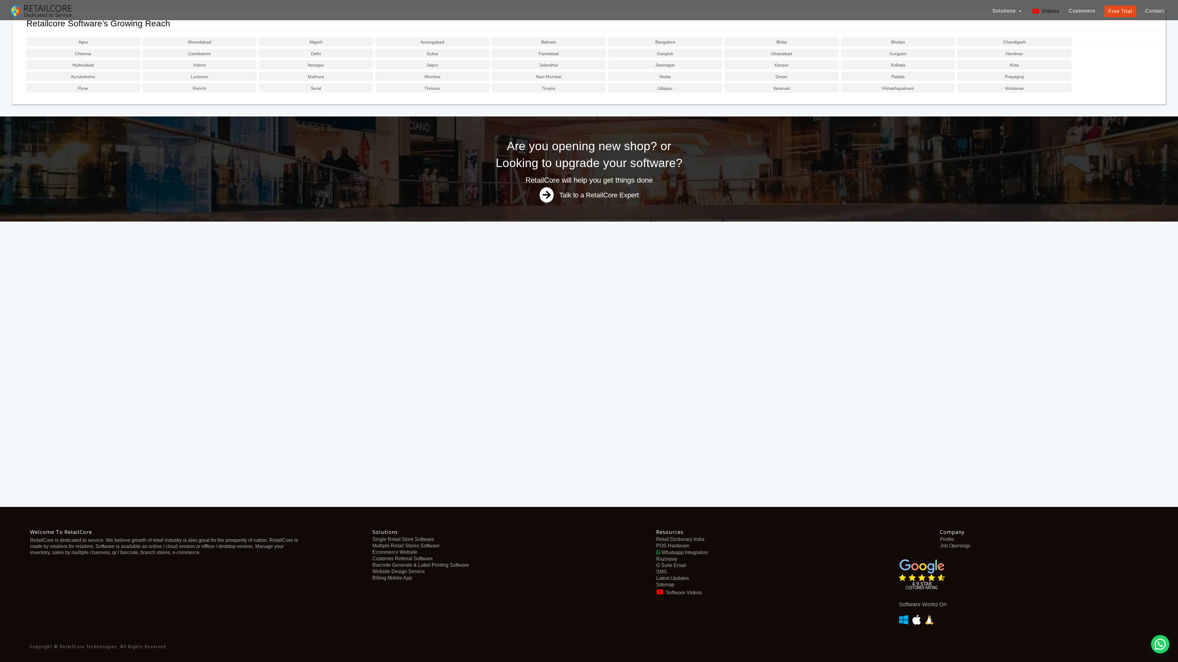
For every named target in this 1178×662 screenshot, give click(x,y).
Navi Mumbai (548, 76)
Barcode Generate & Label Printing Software (420, 565)
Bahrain (548, 42)
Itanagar (316, 65)
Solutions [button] (1004, 10)
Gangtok (665, 53)
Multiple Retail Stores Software (406, 545)
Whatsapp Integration (684, 552)
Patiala (898, 76)
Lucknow (199, 76)
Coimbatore (199, 53)
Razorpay (666, 558)
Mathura (316, 76)
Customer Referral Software (402, 558)
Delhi (316, 53)
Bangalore (665, 42)
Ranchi (199, 88)
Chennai (83, 53)
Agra (83, 42)
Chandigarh (1014, 42)
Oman (781, 76)
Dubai (432, 53)
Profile (947, 539)
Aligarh (316, 42)
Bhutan (898, 42)
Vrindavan (1014, 88)
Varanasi (781, 88)
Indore (199, 65)
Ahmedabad (199, 42)
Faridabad (549, 53)
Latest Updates (672, 578)
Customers (1082, 10)
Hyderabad (83, 65)
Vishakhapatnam (898, 88)
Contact (1154, 10)
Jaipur (432, 65)
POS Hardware (672, 545)
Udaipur (665, 88)
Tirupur (549, 88)
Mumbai (432, 76)
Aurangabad (432, 42)
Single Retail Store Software (403, 539)
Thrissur (432, 88)
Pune (83, 88)
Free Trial (1120, 11)
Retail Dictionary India (680, 539)
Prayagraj (1014, 76)
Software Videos (684, 592)
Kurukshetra (83, 76)
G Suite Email (671, 565)
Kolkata (898, 65)
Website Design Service (398, 571)
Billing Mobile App (392, 577)
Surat (316, 88)
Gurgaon (898, 53)
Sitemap (665, 584)
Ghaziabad (781, 53)
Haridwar (1014, 53)
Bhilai (781, 42)
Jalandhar (548, 65)
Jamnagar (665, 65)
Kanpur (782, 65)
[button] (1160, 644)
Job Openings (955, 545)
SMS (661, 571)
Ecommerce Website (395, 552)
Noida (665, 76)
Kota (1014, 65)
